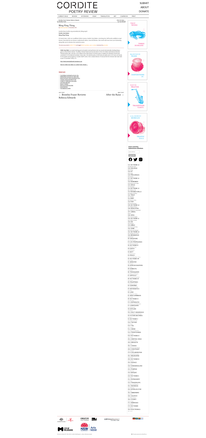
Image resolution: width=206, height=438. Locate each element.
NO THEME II (135, 376)
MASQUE (134, 372)
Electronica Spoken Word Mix (66, 85)
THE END (134, 322)
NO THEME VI (134, 299)
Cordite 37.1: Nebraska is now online (68, 81)
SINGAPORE (134, 238)
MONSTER (133, 262)
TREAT (133, 195)
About (145, 7)
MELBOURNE (135, 355)
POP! (132, 201)
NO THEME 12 (135, 205)
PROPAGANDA (137, 242)
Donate (144, 11)
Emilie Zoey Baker (64, 27)
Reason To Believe (64, 84)
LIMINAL (133, 211)
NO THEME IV (135, 335)
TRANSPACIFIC (136, 382)
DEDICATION (135, 208)
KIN (132, 222)
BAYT (131, 252)
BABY (132, 198)
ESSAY (94, 16)
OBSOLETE (134, 342)
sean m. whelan (92, 45)
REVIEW (74, 16)
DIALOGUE (134, 168)
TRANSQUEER (134, 272)
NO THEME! (134, 406)
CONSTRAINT (135, 349)
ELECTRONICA (135, 409)
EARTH (132, 248)
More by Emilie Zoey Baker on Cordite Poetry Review (74, 64)
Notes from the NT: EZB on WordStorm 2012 (70, 78)
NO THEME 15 (135, 165)
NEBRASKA (134, 402)
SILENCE (134, 362)
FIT (132, 171)
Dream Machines (64, 87)
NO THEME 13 (135, 188)
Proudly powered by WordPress (140, 434)
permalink (105, 45)
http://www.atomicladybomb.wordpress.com (71, 61)
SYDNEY (133, 399)
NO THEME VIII (134, 258)
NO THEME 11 (135, 218)
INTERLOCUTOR (136, 389)
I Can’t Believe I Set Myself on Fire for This (69, 75)
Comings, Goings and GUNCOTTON (68, 79)
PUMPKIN (134, 369)
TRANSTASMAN (136, 332)
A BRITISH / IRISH (136, 339)
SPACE (133, 185)
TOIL (132, 325)
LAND (131, 292)
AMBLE (133, 225)
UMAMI (133, 329)
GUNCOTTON (73, 45)
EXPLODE (133, 309)
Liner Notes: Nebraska (65, 82)
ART (115, 16)
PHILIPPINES (134, 282)
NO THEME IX (134, 245)
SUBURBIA (133, 285)
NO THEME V (134, 319)
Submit (144, 3)
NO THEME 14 (135, 178)
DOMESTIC (133, 268)
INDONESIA (134, 386)
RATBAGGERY (135, 379)
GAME (132, 228)
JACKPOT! (134, 396)
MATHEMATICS (134, 288)
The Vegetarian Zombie (65, 88)
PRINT (134, 16)
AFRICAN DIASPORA (136, 265)
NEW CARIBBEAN (135, 295)
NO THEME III (135, 359)
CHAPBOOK (124, 16)
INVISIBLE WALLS (136, 191)
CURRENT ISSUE (63, 16)
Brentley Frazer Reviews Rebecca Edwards (69, 20)
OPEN (132, 215)
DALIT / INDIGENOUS (137, 312)
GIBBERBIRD (135, 392)
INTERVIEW (85, 16)
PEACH (132, 255)
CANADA (134, 345)
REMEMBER (134, 181)
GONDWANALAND (136, 366)
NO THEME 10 (135, 232)
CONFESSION (134, 305)
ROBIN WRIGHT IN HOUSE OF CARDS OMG (69, 76)
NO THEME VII (134, 278)
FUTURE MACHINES (136, 315)
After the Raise (120, 20)
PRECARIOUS (135, 175)
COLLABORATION (136, 352)
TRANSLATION (105, 16)
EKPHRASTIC (135, 302)
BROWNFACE (135, 235)
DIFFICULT (133, 275)
